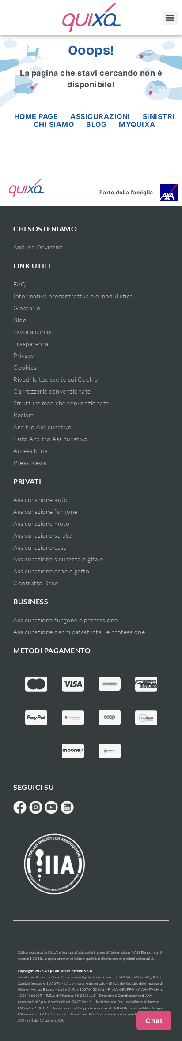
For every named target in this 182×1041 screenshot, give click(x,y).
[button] (170, 18)
